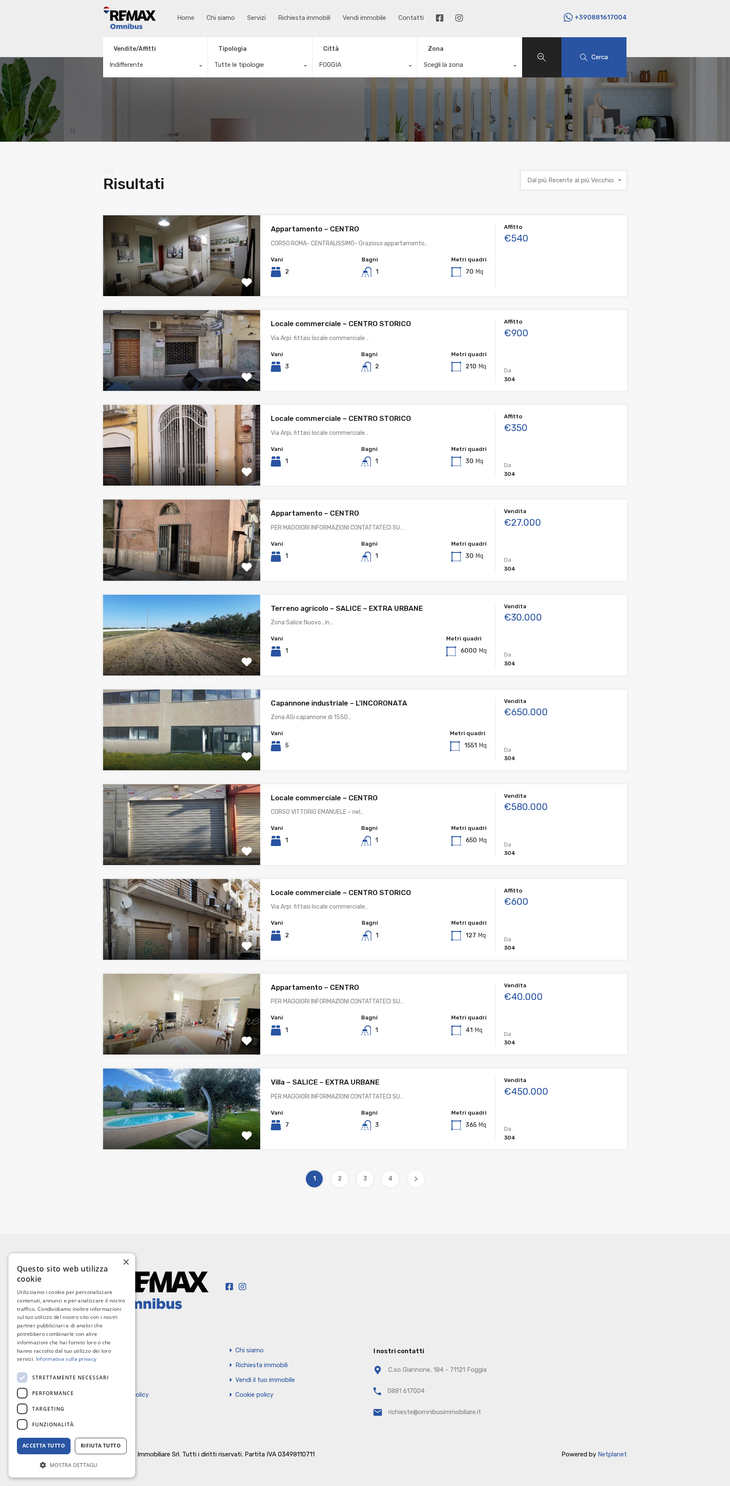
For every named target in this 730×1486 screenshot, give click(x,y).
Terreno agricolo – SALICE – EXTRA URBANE (347, 608)
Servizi (256, 18)
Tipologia (232, 48)
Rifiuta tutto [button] (101, 1445)
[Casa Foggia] (129, 25)
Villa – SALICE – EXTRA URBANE (325, 1082)
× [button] (126, 1262)
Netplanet (612, 1454)
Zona (436, 48)
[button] (72, 1464)
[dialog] (71, 1365)
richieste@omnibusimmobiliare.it (434, 1412)
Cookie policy (254, 1395)
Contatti (411, 18)
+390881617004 (601, 17)
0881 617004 (406, 1391)
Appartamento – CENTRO (315, 229)
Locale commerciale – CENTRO (324, 798)
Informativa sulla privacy (66, 1358)
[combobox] (155, 67)
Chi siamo (221, 18)
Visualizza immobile (182, 280)
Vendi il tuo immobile (265, 1380)
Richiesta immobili (304, 18)
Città (331, 48)
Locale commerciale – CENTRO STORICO (341, 323)
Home (185, 18)
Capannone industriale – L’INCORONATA (339, 703)
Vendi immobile (364, 18)
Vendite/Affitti (135, 48)
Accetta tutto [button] (43, 1445)
